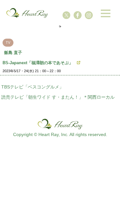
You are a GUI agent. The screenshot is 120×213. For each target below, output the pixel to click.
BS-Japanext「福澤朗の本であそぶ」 (38, 62)
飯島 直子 (13, 52)
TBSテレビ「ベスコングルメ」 (32, 86)
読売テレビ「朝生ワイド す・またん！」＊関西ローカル (58, 97)
